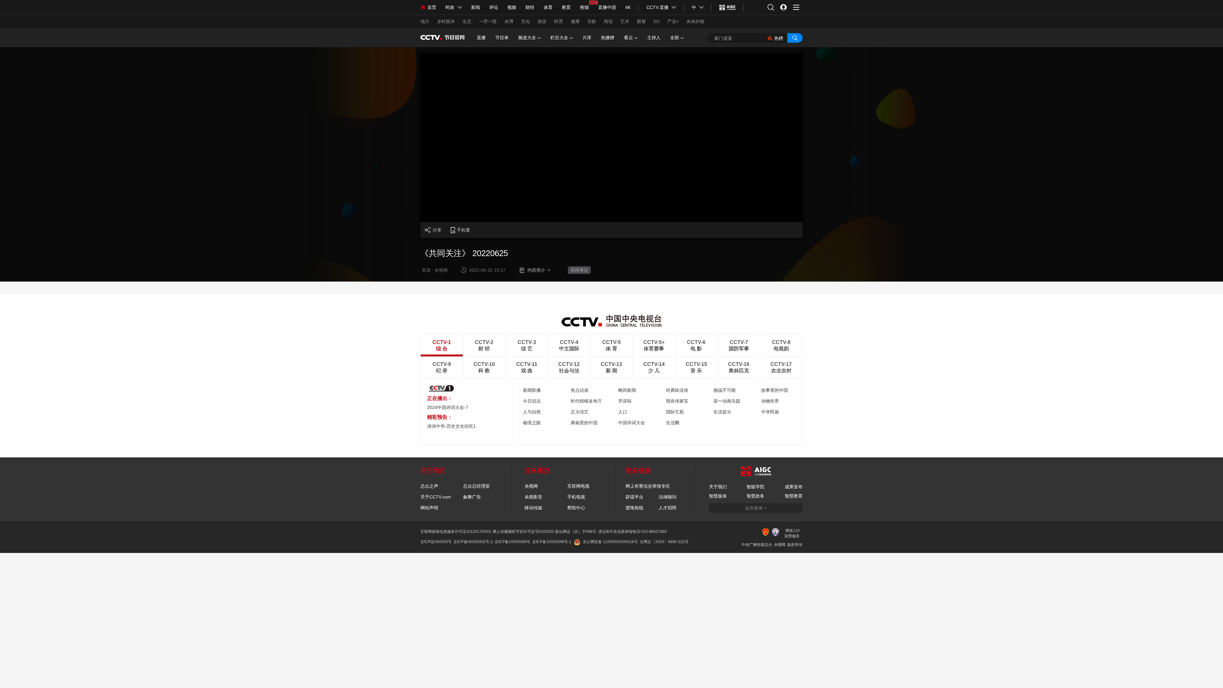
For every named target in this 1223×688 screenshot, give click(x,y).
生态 (466, 21)
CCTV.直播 (658, 7)
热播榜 (607, 37)
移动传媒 (533, 507)
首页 (431, 7)
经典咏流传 (677, 390)
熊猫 (584, 7)
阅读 (608, 21)
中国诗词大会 (631, 422)
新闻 (475, 7)
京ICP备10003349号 (512, 542)
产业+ (673, 21)
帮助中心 (576, 507)
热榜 (778, 38)
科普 (558, 21)
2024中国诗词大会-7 (447, 407)
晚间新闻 (627, 390)
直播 (481, 37)
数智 (641, 21)
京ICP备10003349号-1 (551, 542)
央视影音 (533, 496)
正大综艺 (580, 411)
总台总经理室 (476, 486)
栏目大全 (559, 37)
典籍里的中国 (584, 422)
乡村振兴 (446, 21)
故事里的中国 (774, 390)
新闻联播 (532, 390)
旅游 (542, 21)
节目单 (502, 37)
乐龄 (591, 21)
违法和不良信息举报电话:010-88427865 (632, 531)
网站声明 (429, 507)
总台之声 (429, 486)
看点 (628, 37)
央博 (508, 21)
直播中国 (607, 7)
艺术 (624, 21)
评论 (493, 7)
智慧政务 (755, 495)
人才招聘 (667, 507)
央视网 (531, 486)
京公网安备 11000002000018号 (610, 542)
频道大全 (527, 37)
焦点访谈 (580, 390)
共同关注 (579, 270)
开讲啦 (625, 401)
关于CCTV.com (435, 496)
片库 (587, 37)
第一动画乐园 (726, 401)
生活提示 (722, 411)
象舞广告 (472, 496)
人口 (622, 411)
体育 (548, 7)
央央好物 (695, 21)
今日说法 (532, 401)
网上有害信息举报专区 (648, 486)
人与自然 (532, 411)
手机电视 (576, 496)
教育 (566, 7)
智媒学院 (755, 486)
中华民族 (770, 411)
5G (657, 21)
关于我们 (718, 486)
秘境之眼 (532, 422)
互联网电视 (578, 486)
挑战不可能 (724, 390)
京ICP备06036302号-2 (473, 542)
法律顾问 (667, 496)
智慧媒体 (718, 495)
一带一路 (488, 21)
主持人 (654, 37)
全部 (674, 37)
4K (628, 7)
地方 (424, 21)
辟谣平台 (634, 496)
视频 (511, 7)
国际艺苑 (675, 411)
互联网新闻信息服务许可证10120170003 (455, 531)
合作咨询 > (756, 508)
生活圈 (672, 422)
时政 (450, 7)
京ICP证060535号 (436, 542)
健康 (575, 21)
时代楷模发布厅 (586, 401)
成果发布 (794, 486)
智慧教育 (794, 495)
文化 (525, 21)
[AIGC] (727, 7)
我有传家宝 (677, 401)
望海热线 (634, 507)
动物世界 (770, 401)
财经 (530, 7)
